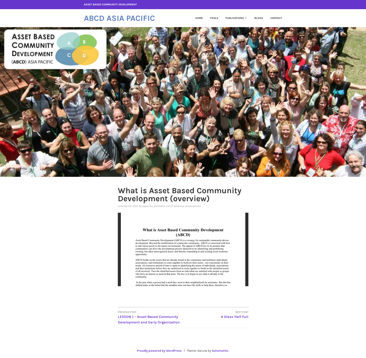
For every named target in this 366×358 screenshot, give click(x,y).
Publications (235, 18)
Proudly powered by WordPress (159, 350)
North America (175, 206)
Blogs (258, 18)
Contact (276, 18)
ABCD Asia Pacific (119, 18)
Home (199, 18)
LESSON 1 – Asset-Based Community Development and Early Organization (149, 317)
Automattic (220, 350)
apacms (147, 206)
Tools (214, 18)
